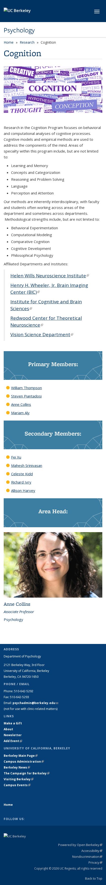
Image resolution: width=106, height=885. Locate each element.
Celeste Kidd (22, 473)
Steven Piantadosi (26, 396)
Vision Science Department (41, 334)
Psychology (19, 30)
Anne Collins (21, 404)
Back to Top (93, 878)
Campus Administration (24, 761)
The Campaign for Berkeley (27, 773)
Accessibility (91, 850)
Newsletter (13, 735)
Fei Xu (16, 457)
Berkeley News (17, 767)
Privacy (95, 862)
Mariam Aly (20, 412)
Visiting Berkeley (19, 779)
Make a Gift (13, 723)
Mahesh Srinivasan (26, 465)
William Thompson (26, 387)
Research (27, 42)
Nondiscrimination (87, 856)
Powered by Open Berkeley (80, 845)
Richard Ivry (21, 482)
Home (9, 42)
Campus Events (17, 785)
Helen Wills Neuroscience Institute (49, 275)
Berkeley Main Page (21, 756)
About (8, 729)
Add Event (13, 741)
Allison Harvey (23, 490)
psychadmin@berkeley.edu (35, 703)
